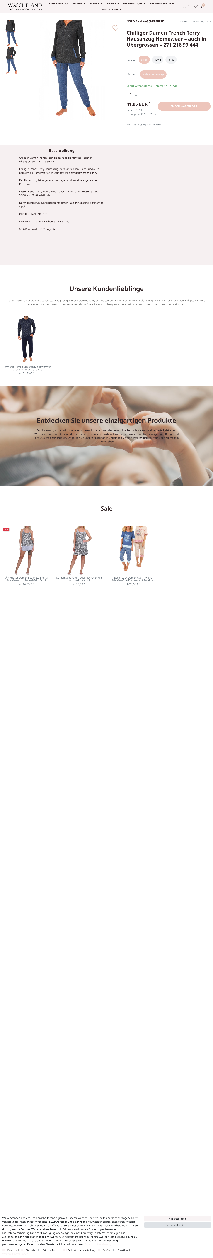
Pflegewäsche (133, 3)
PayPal (106, 1250)
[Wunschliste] (196, 6)
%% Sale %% (110, 9)
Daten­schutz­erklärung (97, 1244)
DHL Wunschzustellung (81, 1250)
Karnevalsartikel (162, 3)
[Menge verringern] (136, 95)
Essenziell (13, 1250)
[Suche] (190, 6)
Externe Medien (51, 1250)
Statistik (30, 1250)
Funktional (123, 1250)
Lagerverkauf (59, 3)
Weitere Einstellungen (15, 1254)
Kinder (111, 3)
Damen (77, 3)
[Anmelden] (184, 6)
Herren (94, 3)
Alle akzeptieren (177, 1218)
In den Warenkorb (184, 106)
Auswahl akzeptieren (177, 1225)
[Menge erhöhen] (136, 92)
